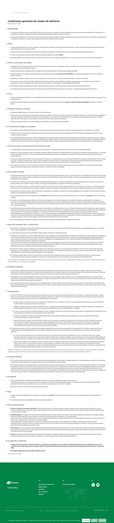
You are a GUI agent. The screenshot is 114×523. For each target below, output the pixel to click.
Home (12, 12)
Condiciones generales (73, 510)
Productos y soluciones (46, 484)
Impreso (42, 510)
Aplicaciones (42, 487)
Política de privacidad (50, 510)
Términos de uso (61, 510)
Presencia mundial (69, 484)
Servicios (41, 489)
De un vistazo (43, 492)
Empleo (40, 494)
